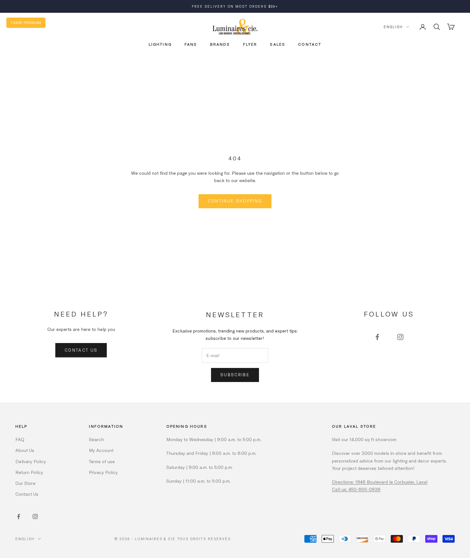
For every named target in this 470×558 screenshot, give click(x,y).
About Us (24, 450)
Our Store (25, 483)
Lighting (160, 44)
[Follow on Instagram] (400, 337)
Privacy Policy (103, 472)
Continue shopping (235, 200)
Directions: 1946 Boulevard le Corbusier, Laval (379, 482)
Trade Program (26, 22)
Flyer (250, 44)
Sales (277, 44)
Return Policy (29, 472)
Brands (220, 44)
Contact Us (81, 350)
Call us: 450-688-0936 (356, 489)
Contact (309, 44)
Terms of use (102, 461)
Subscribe (235, 374)
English (393, 27)
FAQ (19, 439)
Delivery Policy (30, 461)
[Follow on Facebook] (377, 337)
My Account (101, 450)
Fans (190, 44)
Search (96, 439)
